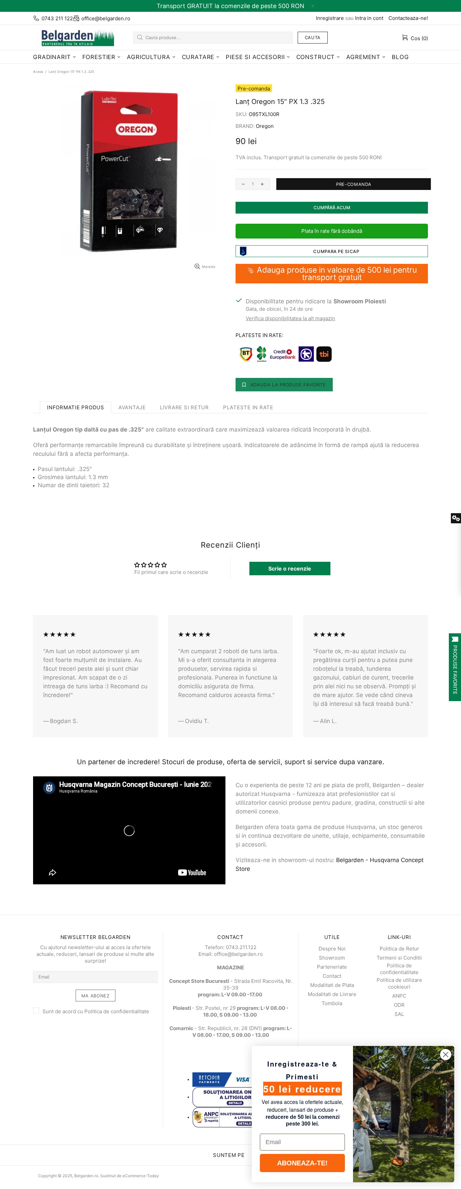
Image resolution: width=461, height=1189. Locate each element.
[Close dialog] (446, 1054)
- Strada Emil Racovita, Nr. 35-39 (230, 984)
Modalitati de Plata (332, 985)
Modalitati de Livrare (332, 994)
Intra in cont (369, 18)
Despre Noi (332, 948)
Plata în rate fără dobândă (331, 231)
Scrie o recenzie (289, 568)
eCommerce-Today (141, 1175)
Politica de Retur (399, 948)
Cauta (313, 37)
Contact (332, 976)
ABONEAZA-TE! (302, 1163)
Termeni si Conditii (399, 958)
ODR (399, 1005)
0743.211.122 (241, 947)
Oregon (265, 126)
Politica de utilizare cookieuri (399, 983)
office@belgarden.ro (105, 18)
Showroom (332, 958)
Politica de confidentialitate (116, 1011)
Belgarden (75, 37)
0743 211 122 (57, 18)
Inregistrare (330, 18)
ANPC (399, 996)
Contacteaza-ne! (408, 18)
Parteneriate (332, 967)
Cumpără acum (332, 207)
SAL (399, 1014)
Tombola (332, 1003)
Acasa (38, 72)
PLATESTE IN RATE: (259, 335)
